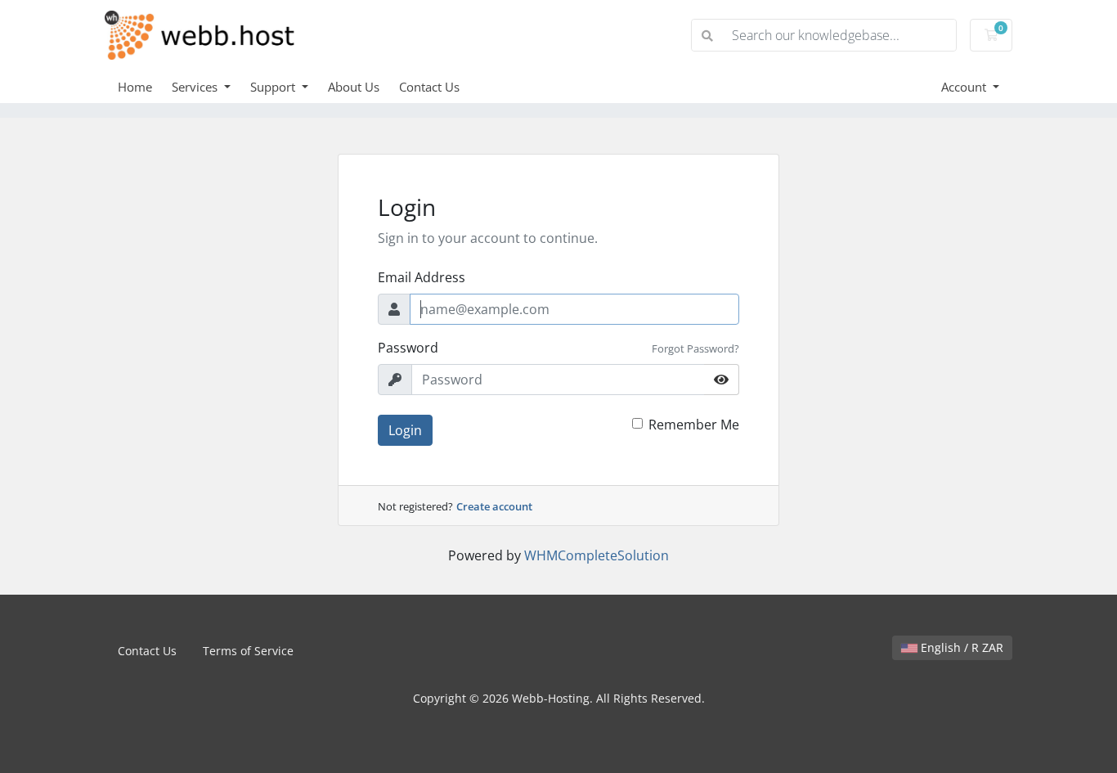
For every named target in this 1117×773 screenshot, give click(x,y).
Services (196, 87)
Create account (494, 506)
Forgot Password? (695, 348)
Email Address (421, 277)
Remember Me (693, 425)
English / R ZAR (960, 647)
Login (405, 430)
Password (408, 348)
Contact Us (429, 87)
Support (274, 87)
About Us (353, 87)
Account (965, 87)
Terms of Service (248, 650)
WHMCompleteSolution (596, 555)
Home (135, 87)
